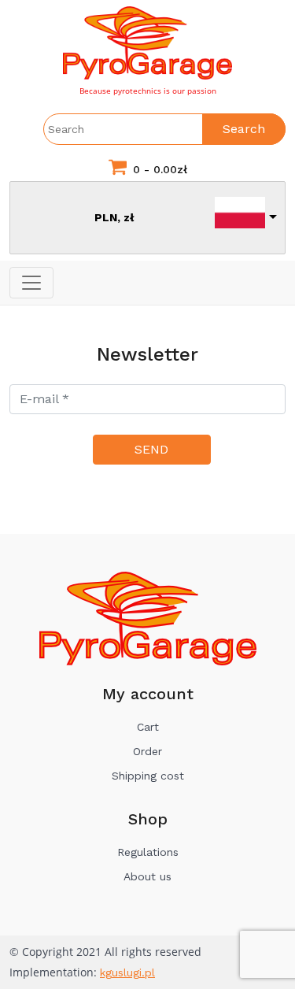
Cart (148, 726)
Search (244, 128)
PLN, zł (114, 217)
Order (147, 751)
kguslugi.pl (127, 972)
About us (147, 876)
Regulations (148, 852)
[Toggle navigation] (31, 282)
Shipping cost (148, 775)
